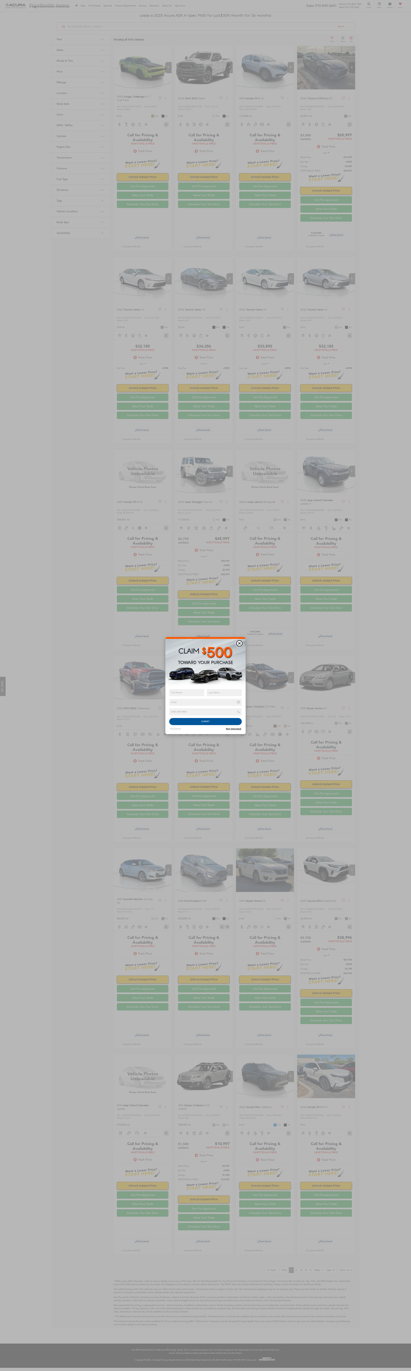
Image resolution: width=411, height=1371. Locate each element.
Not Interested (233, 728)
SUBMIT (205, 721)
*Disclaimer (175, 728)
